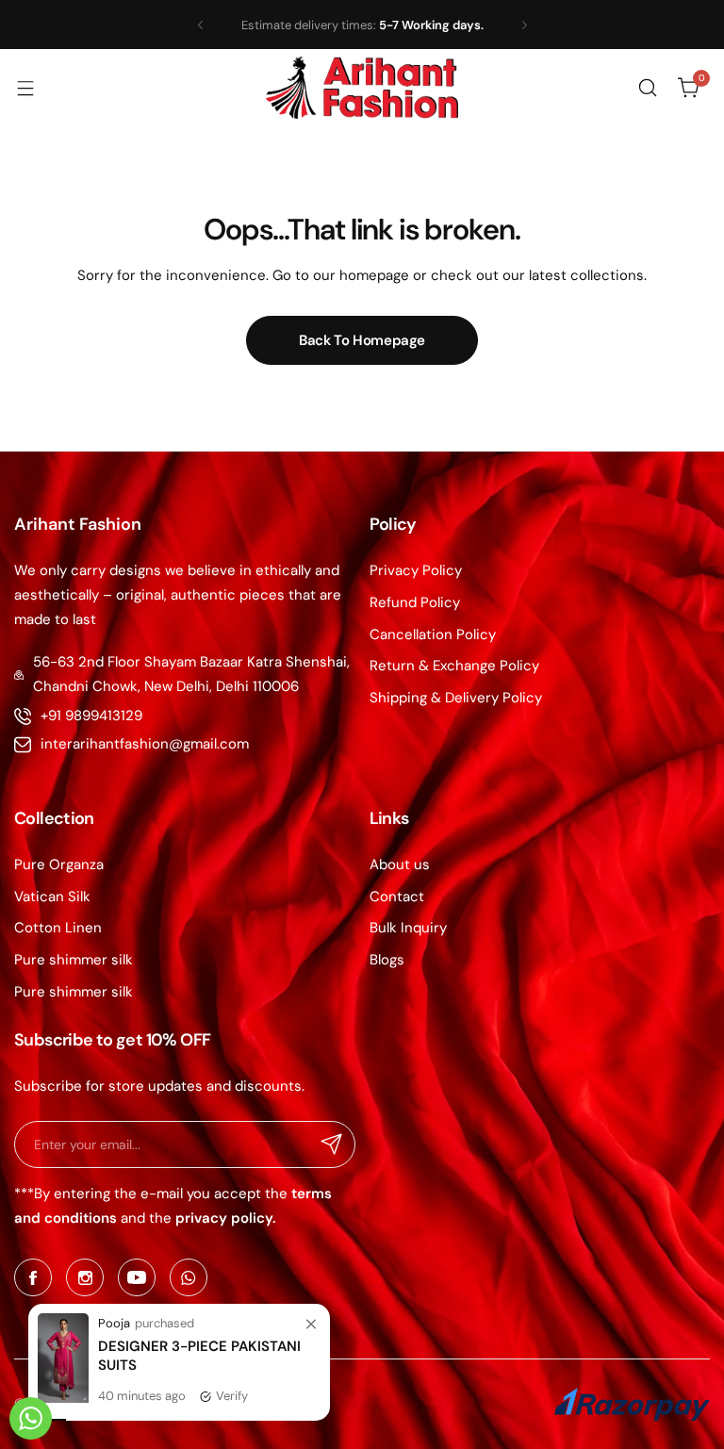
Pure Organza (59, 864)
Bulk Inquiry (408, 927)
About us (400, 864)
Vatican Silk (52, 896)
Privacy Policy (416, 570)
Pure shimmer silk (73, 959)
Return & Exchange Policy (454, 665)
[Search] (647, 87)
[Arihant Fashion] (362, 88)
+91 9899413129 (91, 715)
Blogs (387, 959)
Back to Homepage (362, 340)
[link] (311, 1425)
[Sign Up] (331, 1144)
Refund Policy (415, 602)
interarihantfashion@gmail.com (145, 743)
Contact (397, 896)
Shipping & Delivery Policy (456, 697)
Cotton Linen (58, 927)
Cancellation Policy (433, 634)
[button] (200, 25)
